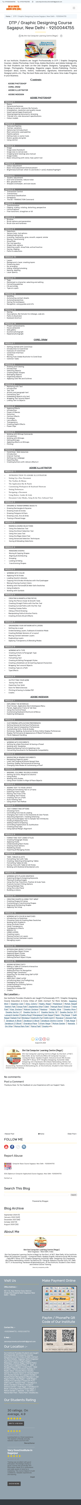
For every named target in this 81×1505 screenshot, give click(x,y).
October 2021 (9, 1222)
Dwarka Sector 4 (19, 1373)
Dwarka (32, 1393)
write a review (16, 1423)
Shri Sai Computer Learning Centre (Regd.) (42, 1250)
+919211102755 (24, 2)
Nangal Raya (9, 1367)
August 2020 (9, 1224)
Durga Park (8, 1365)
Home (8, 16)
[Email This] (33, 1039)
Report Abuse (13, 1155)
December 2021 (10, 1220)
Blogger (45, 1201)
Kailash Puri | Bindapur (13, 1381)
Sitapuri (18, 1367)
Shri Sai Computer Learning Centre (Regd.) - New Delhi (18, 1502)
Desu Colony (14, 1361)
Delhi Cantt (9, 1383)
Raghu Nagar (25, 1361)
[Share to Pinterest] (44, 1039)
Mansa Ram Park (10, 1393)
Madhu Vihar (9, 1371)
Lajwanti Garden (29, 1375)
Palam (12, 1379)
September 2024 (10, 1215)
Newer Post (9, 1134)
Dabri (32, 1365)
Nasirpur (30, 1369)
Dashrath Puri (28, 1381)
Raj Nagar (20, 1379)
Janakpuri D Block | (17, 1385)
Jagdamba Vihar (20, 1365)
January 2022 (9, 1217)
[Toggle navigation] (74, 8)
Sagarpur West (24, 1359)
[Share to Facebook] (40, 1039)
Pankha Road (9, 1377)
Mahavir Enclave (19, 1369)
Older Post (72, 1134)
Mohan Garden (10, 1391)
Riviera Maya (60, 1501)
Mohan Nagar (19, 1363)
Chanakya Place (16, 1389)
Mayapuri (30, 1377)
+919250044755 (9, 2)
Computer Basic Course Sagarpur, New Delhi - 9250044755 (34, 1164)
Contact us (8, 1178)
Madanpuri (8, 1363)
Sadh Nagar (31, 1379)
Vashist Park (31, 1363)
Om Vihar (30, 1391)
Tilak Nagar (22, 1387)
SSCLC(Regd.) (71, 1501)
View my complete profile (40, 1267)
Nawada (21, 1391)
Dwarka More (21, 1371)
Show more (14, 1484)
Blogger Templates (48, 1501)
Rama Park (23, 1393)
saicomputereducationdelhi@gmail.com (49, 2)
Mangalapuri (20, 1377)
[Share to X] (36, 1039)
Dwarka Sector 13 (15, 1375)
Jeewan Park (20, 1383)
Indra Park (27, 1367)
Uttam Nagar (29, 1389)
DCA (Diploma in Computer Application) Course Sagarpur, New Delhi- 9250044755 (33, 1174)
